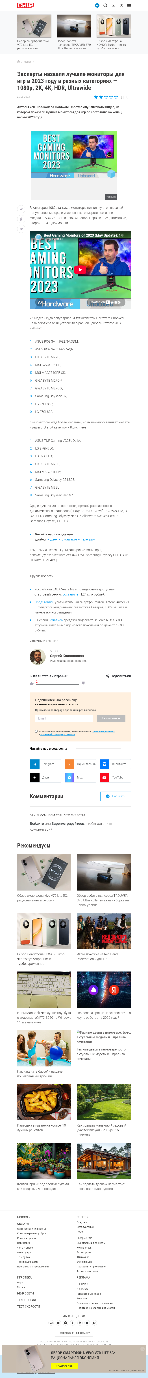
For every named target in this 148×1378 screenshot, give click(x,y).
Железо (21, 1287)
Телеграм (88, 539)
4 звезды (110, 97)
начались (56, 620)
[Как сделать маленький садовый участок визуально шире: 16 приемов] (104, 1102)
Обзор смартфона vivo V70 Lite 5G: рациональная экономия (33, 46)
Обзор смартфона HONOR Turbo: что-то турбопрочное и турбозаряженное (111, 46)
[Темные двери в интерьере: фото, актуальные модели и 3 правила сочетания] (104, 1037)
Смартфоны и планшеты (31, 1228)
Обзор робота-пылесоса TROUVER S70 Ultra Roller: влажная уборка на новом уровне (74, 48)
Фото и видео (25, 1247)
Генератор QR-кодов (89, 1293)
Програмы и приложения (91, 1266)
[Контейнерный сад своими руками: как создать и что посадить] (44, 1161)
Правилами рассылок (103, 731)
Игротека (24, 1277)
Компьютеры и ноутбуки (31, 1233)
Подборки (84, 1238)
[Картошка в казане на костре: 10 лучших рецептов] (44, 1102)
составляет (71, 594)
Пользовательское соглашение (95, 1303)
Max (80, 777)
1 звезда (96, 97)
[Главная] (18, 61)
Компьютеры (84, 1247)
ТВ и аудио (23, 1257)
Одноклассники (86, 764)
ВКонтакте (119, 764)
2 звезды (101, 97)
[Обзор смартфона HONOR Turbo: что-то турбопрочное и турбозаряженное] (44, 931)
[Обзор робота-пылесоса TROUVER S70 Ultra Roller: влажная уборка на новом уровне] (104, 872)
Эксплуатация (85, 1226)
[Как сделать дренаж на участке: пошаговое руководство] (104, 1161)
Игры (20, 1282)
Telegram (48, 764)
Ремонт (81, 1231)
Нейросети (25, 1293)
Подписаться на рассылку (74, 1332)
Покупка (82, 1222)
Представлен (44, 602)
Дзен (54, 539)
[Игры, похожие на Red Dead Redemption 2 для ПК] (104, 931)
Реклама (83, 1277)
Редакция (82, 1298)
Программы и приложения (33, 1266)
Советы (82, 1217)
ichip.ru (82, 1284)
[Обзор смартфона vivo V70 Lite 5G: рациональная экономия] (44, 872)
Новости (24, 1217)
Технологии (26, 1300)
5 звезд (115, 97)
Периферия (24, 1242)
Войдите (37, 823)
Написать (118, 796)
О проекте (82, 1289)
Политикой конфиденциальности (57, 734)
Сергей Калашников (67, 656)
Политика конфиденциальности (96, 1307)
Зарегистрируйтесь (68, 823)
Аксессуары (24, 1252)
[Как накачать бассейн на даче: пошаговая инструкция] (44, 1048)
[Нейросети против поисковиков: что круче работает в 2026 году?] (104, 989)
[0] (83, 683)
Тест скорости (28, 1306)
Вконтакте (69, 539)
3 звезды (105, 97)
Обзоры (23, 1223)
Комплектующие (27, 1238)
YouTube (117, 777)
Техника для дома (27, 1261)
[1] (32, 683)
